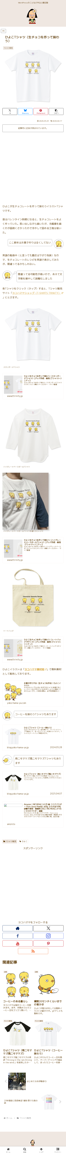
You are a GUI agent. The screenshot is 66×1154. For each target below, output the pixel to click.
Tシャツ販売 (11, 841)
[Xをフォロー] (48, 928)
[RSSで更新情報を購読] (33, 951)
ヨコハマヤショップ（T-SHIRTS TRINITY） (36, 293)
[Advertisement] (33, 167)
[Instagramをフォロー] (48, 936)
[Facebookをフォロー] (17, 936)
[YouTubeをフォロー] (17, 943)
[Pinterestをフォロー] (48, 943)
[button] (56, 111)
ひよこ (24, 841)
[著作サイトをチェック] (17, 928)
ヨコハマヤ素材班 (34, 669)
